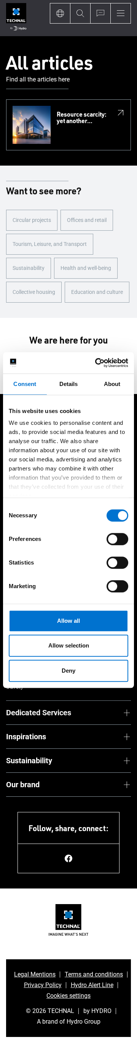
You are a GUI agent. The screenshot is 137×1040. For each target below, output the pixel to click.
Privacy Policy (43, 985)
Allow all (68, 620)
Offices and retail (87, 220)
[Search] (80, 13)
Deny (68, 670)
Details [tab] (68, 384)
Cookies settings (68, 995)
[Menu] (120, 13)
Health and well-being (86, 268)
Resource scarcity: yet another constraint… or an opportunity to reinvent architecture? (82, 117)
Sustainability (29, 268)
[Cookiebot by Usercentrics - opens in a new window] (96, 363)
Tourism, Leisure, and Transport (50, 244)
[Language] (60, 13)
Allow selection (68, 645)
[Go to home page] (16, 18)
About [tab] (112, 384)
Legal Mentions (35, 974)
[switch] (117, 539)
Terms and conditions (94, 974)
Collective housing (34, 292)
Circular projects (32, 220)
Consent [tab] (24, 384)
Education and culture (97, 292)
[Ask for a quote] (100, 13)
